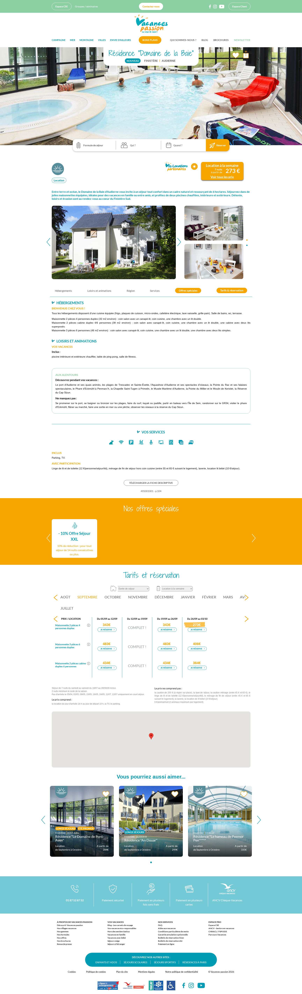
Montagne (87, 39)
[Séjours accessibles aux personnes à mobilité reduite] (171, 987)
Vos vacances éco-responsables (121, 928)
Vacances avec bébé (116, 937)
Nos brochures (64, 941)
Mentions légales (146, 971)
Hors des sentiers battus (118, 931)
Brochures (221, 39)
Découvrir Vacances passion (70, 925)
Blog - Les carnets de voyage (120, 925)
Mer (72, 39)
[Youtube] (201, 985)
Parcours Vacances (217, 934)
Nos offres (61, 937)
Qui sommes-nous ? (183, 39)
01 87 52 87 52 (75, 900)
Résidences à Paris (194, 962)
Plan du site (122, 971)
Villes (102, 39)
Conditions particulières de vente (173, 931)
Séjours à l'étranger (116, 944)
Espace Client (239, 6)
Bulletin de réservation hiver (171, 937)
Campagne (59, 39)
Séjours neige (113, 941)
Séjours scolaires (135, 962)
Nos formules (63, 934)
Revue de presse (64, 944)
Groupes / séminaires (86, 6)
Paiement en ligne (166, 944)
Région (131, 290)
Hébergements (63, 290)
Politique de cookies (96, 971)
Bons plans (150, 39)
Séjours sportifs (165, 962)
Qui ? (133, 145)
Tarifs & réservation (231, 290)
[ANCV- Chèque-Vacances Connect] (134, 987)
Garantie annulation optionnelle (173, 934)
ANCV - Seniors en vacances (221, 928)
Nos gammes (63, 931)
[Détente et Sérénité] (58, 168)
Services (155, 290)
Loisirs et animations (99, 290)
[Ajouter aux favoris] (235, 55)
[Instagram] (191, 985)
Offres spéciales (188, 290)
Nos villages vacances (66, 928)
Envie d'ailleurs (120, 39)
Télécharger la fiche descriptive (151, 482)
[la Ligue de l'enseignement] (108, 987)
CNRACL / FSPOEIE (217, 931)
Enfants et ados (106, 962)
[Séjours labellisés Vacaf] (156, 987)
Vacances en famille (116, 934)
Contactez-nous (151, 6)
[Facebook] (183, 985)
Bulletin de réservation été (170, 941)
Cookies (72, 971)
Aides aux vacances (167, 928)
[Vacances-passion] (151, 24)
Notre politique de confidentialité (181, 971)
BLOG (205, 39)
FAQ (160, 925)
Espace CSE (61, 6)
